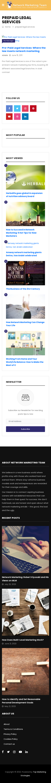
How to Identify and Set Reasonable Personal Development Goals (21, 701)
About (7, 724)
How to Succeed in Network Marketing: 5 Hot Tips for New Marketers (21, 232)
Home (8, 27)
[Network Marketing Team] (26, 5)
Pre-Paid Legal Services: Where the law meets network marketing (24, 49)
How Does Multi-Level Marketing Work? (23, 639)
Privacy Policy (10, 734)
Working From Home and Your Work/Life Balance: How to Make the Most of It (24, 362)
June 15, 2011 (17, 55)
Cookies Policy (11, 739)
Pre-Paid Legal (8, 41)
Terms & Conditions (13, 729)
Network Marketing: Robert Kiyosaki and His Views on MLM (25, 579)
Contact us (9, 744)
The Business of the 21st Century (23, 289)
